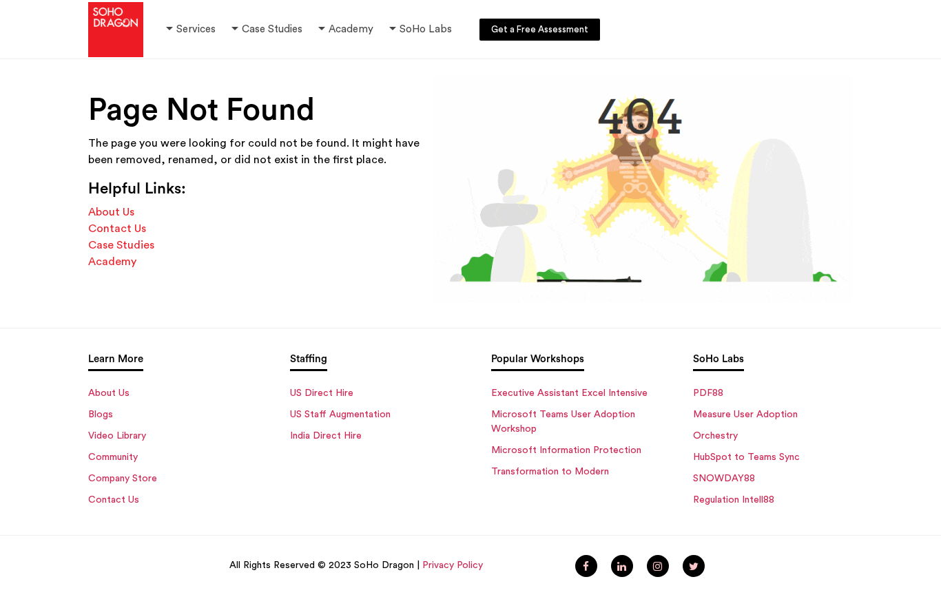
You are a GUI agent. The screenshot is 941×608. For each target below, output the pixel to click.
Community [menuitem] (113, 457)
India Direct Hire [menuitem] (326, 436)
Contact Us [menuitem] (113, 500)
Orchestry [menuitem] (715, 436)
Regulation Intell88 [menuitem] (733, 500)
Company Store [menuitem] (122, 478)
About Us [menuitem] (109, 393)
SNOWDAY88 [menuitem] (724, 478)
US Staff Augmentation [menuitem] (340, 414)
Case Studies (272, 29)
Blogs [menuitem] (100, 414)
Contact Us (117, 228)
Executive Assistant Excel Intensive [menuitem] (569, 393)
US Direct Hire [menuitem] (321, 393)
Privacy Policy (452, 565)
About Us (111, 212)
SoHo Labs (426, 29)
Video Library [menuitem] (117, 436)
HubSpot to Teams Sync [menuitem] (746, 457)
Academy (344, 29)
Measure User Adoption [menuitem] (745, 414)
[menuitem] (586, 566)
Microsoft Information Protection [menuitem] (566, 450)
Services (196, 29)
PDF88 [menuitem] (708, 393)
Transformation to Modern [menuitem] (550, 471)
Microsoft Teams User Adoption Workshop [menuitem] (563, 422)
